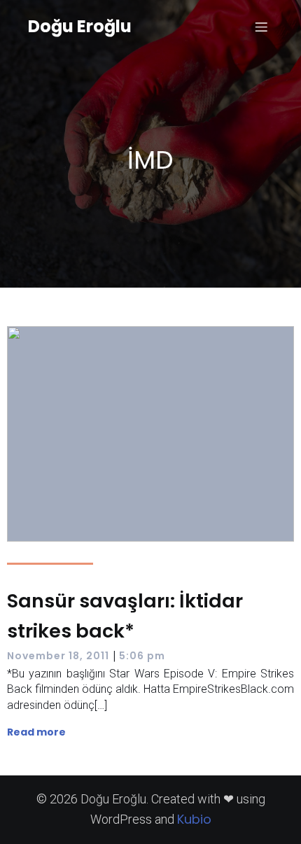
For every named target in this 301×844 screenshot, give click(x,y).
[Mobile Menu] (261, 26)
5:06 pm (142, 656)
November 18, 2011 (58, 656)
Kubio (194, 819)
